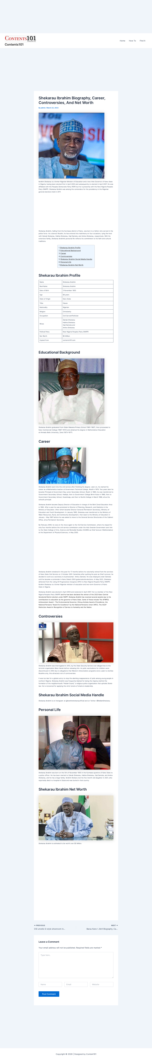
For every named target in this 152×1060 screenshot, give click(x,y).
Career (63, 253)
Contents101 (14, 44)
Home (122, 41)
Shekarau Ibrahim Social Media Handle (76, 259)
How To (132, 41)
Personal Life (65, 262)
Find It (142, 41)
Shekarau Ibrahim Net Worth (71, 265)
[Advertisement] (71, 16)
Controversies (66, 256)
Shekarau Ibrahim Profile (70, 248)
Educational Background (70, 250)
